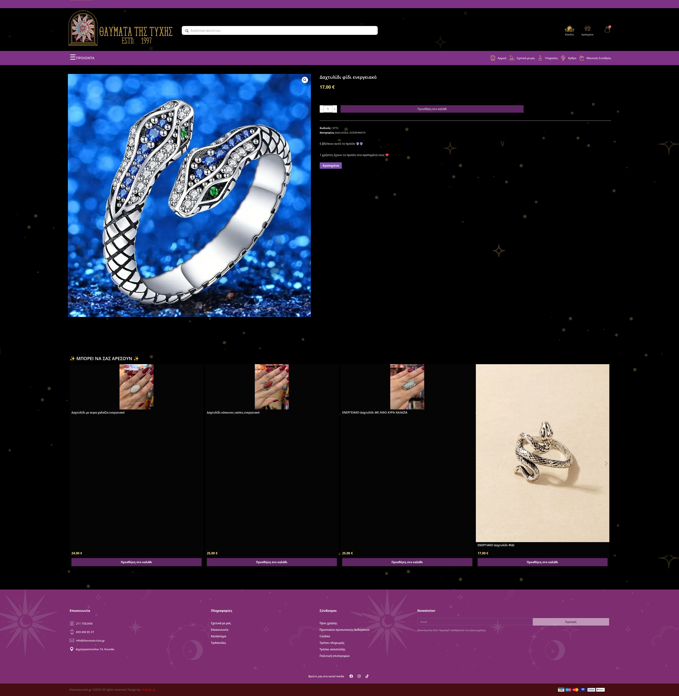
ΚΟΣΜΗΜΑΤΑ (357, 132)
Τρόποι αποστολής (332, 649)
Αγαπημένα (587, 34)
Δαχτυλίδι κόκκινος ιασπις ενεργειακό (97, 412)
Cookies (325, 636)
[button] (305, 80)
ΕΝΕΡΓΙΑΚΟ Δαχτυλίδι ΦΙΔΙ (360, 545)
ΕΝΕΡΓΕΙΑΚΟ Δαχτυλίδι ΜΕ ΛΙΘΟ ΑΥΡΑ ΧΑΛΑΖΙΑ (239, 412)
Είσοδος (569, 34)
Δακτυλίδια (341, 132)
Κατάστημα (218, 636)
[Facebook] (351, 676)
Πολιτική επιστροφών (335, 656)
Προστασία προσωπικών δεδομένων (345, 629)
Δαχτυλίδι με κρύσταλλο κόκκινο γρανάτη (506, 501)
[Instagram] (359, 676)
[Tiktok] (367, 676)
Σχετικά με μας (221, 623)
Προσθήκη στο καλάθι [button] (136, 562)
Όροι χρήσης (328, 623)
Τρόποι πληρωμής (332, 643)
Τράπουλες (218, 643)
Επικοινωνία (219, 629)
